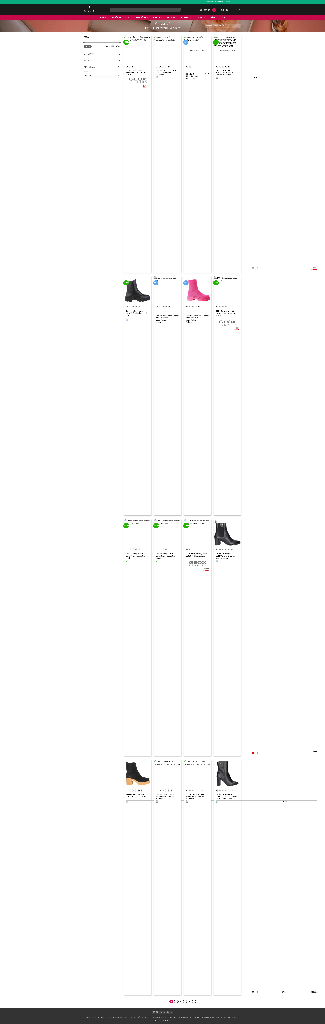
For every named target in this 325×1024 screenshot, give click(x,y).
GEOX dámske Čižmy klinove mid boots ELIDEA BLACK (136, 72)
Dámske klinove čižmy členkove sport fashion (192, 76)
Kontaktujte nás (104, 1017)
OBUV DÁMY (140, 17)
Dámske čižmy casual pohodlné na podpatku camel (165, 556)
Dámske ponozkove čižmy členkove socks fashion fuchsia (194, 319)
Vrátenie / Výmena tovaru (139, 1017)
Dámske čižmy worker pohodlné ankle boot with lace (136, 313)
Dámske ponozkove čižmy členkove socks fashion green (164, 319)
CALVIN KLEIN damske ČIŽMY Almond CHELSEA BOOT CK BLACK (225, 556)
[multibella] (95, 9)
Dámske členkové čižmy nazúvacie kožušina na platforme (165, 796)
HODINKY (184, 17)
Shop (88, 1017)
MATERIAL (89, 66)
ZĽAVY (225, 17)
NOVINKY (101, 17)
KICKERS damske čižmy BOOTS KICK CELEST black (136, 795)
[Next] (194, 1002)
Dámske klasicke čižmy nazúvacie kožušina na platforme (195, 796)
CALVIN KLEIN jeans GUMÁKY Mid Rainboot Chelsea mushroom (224, 72)
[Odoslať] (179, 10)
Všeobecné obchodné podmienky (164, 1017)
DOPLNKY (199, 17)
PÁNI (212, 17)
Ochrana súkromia (211, 1017)
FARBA (87, 60)
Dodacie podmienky (120, 1017)
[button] (214, 10)
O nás (94, 1017)
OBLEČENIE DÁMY (119, 17)
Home (147, 28)
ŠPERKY (156, 17)
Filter (88, 46)
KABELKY (171, 17)
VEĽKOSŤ (89, 54)
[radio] (127, 66)
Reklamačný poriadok (230, 1017)
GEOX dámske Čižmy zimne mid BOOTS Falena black (196, 555)
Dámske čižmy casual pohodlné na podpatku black (135, 556)
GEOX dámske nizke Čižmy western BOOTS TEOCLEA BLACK (226, 313)
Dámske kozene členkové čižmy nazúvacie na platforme (166, 72)
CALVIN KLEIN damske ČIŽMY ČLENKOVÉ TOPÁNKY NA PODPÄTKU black (226, 796)
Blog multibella (196, 1017)
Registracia (183, 1017)
